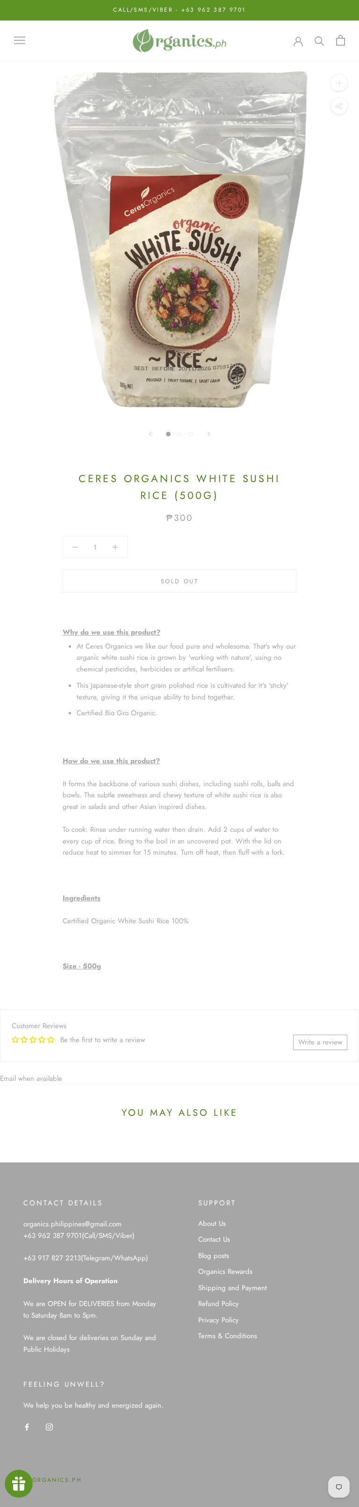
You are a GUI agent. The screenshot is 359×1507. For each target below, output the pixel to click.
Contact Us (214, 1239)
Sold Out (180, 581)
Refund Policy (218, 1304)
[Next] (209, 434)
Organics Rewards (225, 1271)
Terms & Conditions (227, 1336)
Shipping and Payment (232, 1288)
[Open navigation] (19, 40)
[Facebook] (26, 1426)
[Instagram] (49, 1426)
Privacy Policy (218, 1320)
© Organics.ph (52, 1480)
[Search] (319, 40)
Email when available (31, 1078)
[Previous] (150, 434)
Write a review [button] (320, 1042)
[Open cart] (340, 40)
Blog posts (213, 1256)
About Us (212, 1223)
